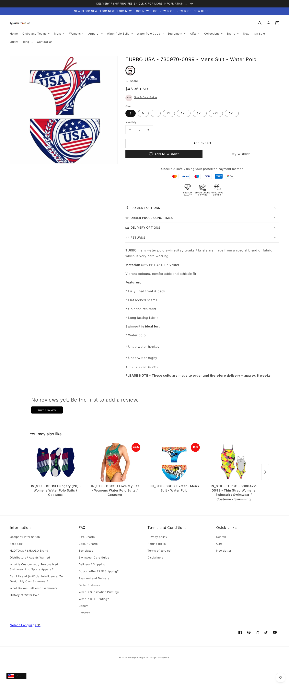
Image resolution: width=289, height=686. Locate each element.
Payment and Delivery (94, 578)
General (84, 605)
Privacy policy (157, 536)
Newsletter (223, 550)
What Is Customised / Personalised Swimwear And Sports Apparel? (34, 567)
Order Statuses (89, 585)
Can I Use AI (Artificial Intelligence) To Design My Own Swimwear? (36, 579)
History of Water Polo (24, 595)
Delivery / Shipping (92, 564)
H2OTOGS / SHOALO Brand (29, 550)
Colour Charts (88, 543)
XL (169, 113)
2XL (183, 113)
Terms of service (159, 550)
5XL (232, 113)
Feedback (17, 543)
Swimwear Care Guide (94, 557)
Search (221, 536)
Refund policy (157, 543)
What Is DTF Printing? (94, 599)
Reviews (84, 612)
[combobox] (16, 676)
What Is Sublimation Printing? (99, 592)
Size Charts (87, 536)
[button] (260, 23)
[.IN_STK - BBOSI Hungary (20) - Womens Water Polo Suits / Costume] (55, 462)
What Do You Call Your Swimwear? (33, 588)
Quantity (130, 122)
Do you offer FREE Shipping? (99, 571)
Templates (86, 550)
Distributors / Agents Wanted (30, 557)
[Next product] (265, 472)
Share (134, 81)
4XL (216, 113)
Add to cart (202, 143)
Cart (219, 543)
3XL (199, 113)
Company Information (25, 536)
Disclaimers (155, 557)
